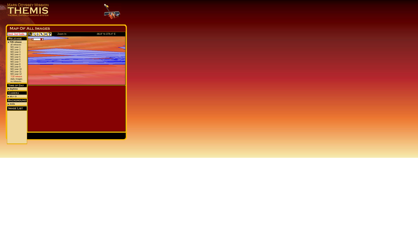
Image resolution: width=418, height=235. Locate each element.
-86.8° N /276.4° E (106, 33)
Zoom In (61, 33)
